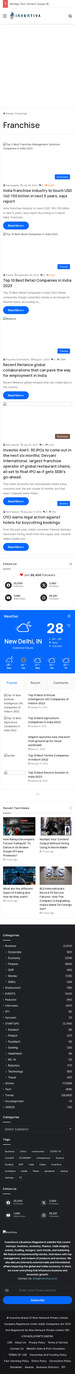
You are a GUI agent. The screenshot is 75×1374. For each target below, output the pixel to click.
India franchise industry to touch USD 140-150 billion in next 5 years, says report (37, 196)
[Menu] (5, 17)
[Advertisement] (37, 67)
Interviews (11, 1005)
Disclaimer (16, 1367)
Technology (15, 1071)
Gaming (13, 1047)
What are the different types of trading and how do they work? (18, 892)
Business (10, 945)
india (31, 1164)
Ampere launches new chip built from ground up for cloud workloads (49, 741)
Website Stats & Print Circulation (45, 1348)
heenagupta (12, 185)
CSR (9, 1342)
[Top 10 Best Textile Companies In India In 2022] (14, 761)
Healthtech (15, 1053)
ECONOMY (25, 1157)
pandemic (49, 1171)
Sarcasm (10, 1017)
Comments (60, 683)
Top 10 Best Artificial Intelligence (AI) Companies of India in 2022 (48, 699)
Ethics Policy (39, 1360)
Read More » (16, 225)
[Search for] (70, 17)
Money (12, 975)
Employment (13, 987)
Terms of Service (58, 1342)
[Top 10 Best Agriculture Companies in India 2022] (14, 724)
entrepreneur (43, 1157)
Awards (29, 1367)
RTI (7, 1011)
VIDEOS (10, 1107)
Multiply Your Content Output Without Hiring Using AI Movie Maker (54, 843)
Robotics (13, 1065)
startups (9, 1177)
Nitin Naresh (12, 444)
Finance (13, 964)
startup (64, 1171)
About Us (20, 1342)
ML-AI (12, 1059)
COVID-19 (55, 1151)
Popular (12, 683)
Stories (9, 1083)
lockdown (10, 1171)
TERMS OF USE (17, 1354)
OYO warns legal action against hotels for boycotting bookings (31, 519)
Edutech (13, 1029)
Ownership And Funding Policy (48, 1354)
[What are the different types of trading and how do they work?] (19, 875)
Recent (35, 683)
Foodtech (14, 1041)
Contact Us (17, 1348)
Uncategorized (14, 1101)
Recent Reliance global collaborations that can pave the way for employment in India (37, 370)
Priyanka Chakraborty (18, 359)
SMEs (11, 981)
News (36, 1171)
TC (20, 1177)
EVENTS (10, 993)
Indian (42, 1164)
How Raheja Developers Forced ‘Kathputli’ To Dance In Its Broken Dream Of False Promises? (18, 847)
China (23, 1151)
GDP (11, 969)
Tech (8, 1089)
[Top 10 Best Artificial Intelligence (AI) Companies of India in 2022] (14, 703)
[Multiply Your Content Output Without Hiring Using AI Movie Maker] (56, 826)
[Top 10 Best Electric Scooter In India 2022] (14, 778)
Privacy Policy (37, 1342)
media (24, 1171)
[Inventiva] (25, 16)
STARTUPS (12, 1023)
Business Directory (47, 1367)
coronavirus (38, 1151)
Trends (9, 1095)
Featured (10, 999)
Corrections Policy (60, 1360)
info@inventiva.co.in (45, 1278)
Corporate (14, 952)
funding (9, 1164)
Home (9, 113)
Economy (14, 958)
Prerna (9, 275)
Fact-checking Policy (16, 1360)
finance (60, 1157)
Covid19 (9, 1157)
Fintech (12, 1035)
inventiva (56, 1164)
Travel (12, 1077)
